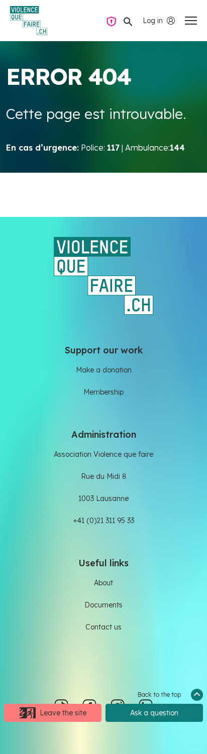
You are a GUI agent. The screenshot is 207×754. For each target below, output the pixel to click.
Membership (103, 392)
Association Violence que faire (103, 454)
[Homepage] (28, 20)
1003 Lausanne (103, 498)
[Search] (128, 21)
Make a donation (104, 369)
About (103, 582)
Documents (103, 604)
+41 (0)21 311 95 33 (103, 520)
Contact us (103, 627)
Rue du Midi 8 (104, 476)
